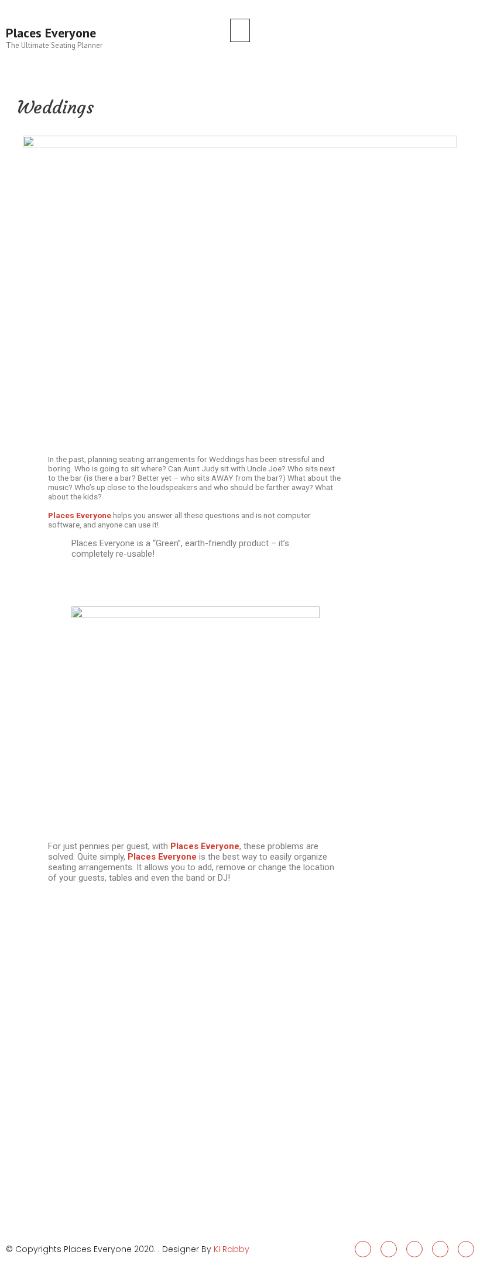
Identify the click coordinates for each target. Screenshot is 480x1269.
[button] (240, 30)
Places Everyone (51, 33)
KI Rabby (231, 1249)
